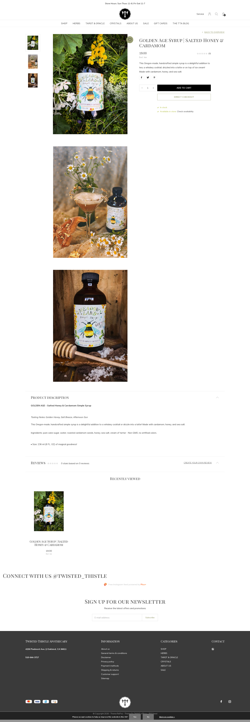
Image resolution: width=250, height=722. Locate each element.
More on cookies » (167, 717)
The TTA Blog (181, 23)
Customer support (110, 674)
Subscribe (150, 617)
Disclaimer (106, 657)
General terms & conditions (114, 653)
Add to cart (184, 88)
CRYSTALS (115, 23)
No (148, 717)
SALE (146, 23)
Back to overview (214, 32)
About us (105, 649)
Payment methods (110, 665)
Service (200, 14)
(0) (209, 53)
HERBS (76, 23)
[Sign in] (209, 14)
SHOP (64, 23)
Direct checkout (184, 97)
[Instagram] (229, 701)
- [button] (142, 88)
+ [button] (153, 88)
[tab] (125, 397)
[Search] (216, 14)
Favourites (129, 39)
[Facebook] (221, 701)
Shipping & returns (110, 670)
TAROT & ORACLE (95, 23)
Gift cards (160, 23)
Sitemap (105, 678)
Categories (169, 641)
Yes (134, 717)
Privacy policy (107, 661)
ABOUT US (132, 23)
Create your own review (198, 462)
